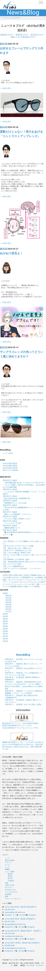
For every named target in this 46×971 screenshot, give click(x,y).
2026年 (5, 593)
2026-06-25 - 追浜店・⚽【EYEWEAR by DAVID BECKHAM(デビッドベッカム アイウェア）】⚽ (24, 532)
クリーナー (37, 580)
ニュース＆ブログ (13, 18)
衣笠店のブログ (22, 35)
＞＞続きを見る (5, 88)
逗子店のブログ (37, 35)
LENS (15, 575)
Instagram (32, 915)
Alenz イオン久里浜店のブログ (23, 37)
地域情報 (13, 586)
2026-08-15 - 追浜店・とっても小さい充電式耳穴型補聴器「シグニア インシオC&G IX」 (24, 491)
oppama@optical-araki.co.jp (15, 912)
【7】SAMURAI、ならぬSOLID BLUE (16, 559)
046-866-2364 (10, 909)
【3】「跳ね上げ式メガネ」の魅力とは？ (17, 548)
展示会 (20, 586)
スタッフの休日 (38, 582)
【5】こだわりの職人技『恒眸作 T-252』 (17, 553)
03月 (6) (8, 607)
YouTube (22, 915)
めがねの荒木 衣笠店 (10, 466)
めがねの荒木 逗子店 (10, 468)
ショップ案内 (9, 872)
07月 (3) (8, 598)
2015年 (5, 639)
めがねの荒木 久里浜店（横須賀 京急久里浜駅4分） (23, 943)
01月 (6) (8, 611)
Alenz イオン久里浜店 (10, 470)
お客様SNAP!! (25, 577)
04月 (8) (8, 605)
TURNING (33, 575)
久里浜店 (11, 881)
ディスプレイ (7, 584)
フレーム (17, 584)
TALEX (26, 575)
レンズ (7, 867)
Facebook (8, 915)
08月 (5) (8, 595)
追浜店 (4, 44)
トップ (3, 18)
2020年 (5, 626)
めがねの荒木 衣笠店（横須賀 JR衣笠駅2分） (20, 919)
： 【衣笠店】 (23, 704)
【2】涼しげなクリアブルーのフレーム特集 (18, 546)
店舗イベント (28, 586)
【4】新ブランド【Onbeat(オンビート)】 (17, 550)
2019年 (5, 629)
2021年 (5, 624)
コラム (20, 582)
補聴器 (7, 869)
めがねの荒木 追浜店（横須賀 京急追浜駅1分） (21, 907)
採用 (6, 896)
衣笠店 (10, 876)
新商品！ (38, 586)
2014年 (5, 641)
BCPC (6, 575)
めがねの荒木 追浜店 (10, 463)
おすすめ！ (16, 577)
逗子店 (10, 878)
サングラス (28, 582)
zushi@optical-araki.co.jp (14, 936)
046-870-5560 (10, 933)
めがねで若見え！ (11, 253)
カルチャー (22, 580)
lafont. (40, 575)
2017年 (5, 634)
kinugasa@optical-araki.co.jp (15, 924)
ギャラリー (9, 887)
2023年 (5, 619)
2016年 (5, 636)
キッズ (29, 580)
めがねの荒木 (14, 4)
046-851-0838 (10, 921)
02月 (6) (8, 609)
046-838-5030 (10, 945)
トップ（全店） (8, 453)
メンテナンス (25, 584)
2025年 (5, 614)
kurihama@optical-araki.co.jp (15, 948)
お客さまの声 (9, 885)
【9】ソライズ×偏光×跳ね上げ (13, 566)
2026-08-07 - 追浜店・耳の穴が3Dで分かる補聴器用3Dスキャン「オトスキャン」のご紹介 (24, 507)
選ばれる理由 (9, 860)
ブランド (8, 862)
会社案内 (8, 894)
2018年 (5, 631)
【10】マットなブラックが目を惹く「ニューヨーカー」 (22, 568)
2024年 (5, 616)
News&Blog (23, 654)
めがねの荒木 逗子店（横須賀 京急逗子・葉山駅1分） (23, 931)
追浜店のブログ (6, 35)
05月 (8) (8, 602)
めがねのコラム (10, 890)
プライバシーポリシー (13, 899)
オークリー (13, 580)
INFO (10, 575)
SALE (20, 575)
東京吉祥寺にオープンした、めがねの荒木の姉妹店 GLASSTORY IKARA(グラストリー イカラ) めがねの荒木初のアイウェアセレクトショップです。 (21, 725)
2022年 (5, 621)
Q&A (6, 883)
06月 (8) (8, 600)
